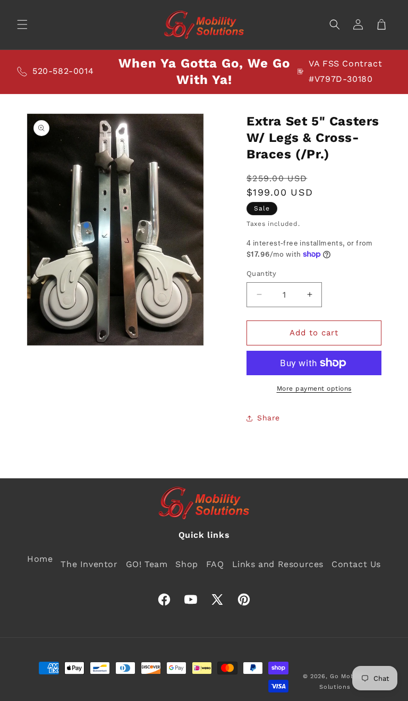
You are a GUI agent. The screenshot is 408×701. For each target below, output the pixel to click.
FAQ (215, 564)
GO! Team (147, 564)
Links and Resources (278, 564)
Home (40, 559)
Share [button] (268, 417)
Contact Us (356, 564)
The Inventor (89, 564)
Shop (186, 564)
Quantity (261, 273)
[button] (22, 24)
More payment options (314, 388)
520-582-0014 (63, 71)
